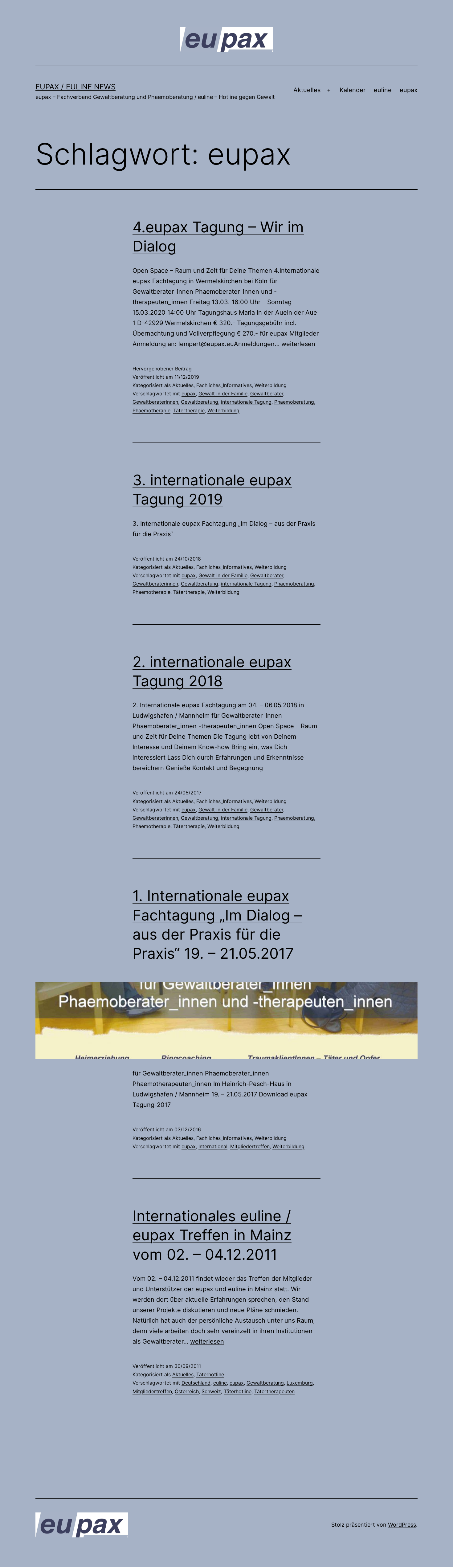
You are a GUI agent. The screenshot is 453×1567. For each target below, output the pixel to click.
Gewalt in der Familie (222, 393)
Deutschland (196, 1383)
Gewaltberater (266, 393)
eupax (409, 90)
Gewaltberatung (199, 402)
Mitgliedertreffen (250, 1146)
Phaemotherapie (151, 410)
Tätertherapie (189, 410)
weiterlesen (298, 344)
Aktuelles (306, 90)
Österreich (187, 1391)
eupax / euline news (75, 86)
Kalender (352, 90)
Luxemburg (300, 1383)
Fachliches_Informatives (224, 385)
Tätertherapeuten (274, 1391)
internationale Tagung (246, 402)
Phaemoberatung (294, 402)
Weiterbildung (271, 385)
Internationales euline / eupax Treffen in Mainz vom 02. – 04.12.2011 (212, 1235)
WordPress (402, 1524)
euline (383, 90)
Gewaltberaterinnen (155, 402)
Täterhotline (210, 1374)
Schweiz (211, 1391)
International (212, 1146)
